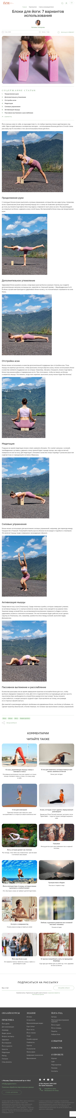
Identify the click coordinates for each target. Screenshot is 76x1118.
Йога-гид (56, 1013)
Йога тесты (30, 1030)
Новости (56, 1047)
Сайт (53, 1062)
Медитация (9, 103)
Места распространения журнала (60, 1021)
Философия (31, 1052)
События (56, 1041)
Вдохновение (31, 1058)
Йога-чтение (31, 1033)
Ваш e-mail (5, 988)
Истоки (29, 1017)
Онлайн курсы (11, 1013)
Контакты (54, 1071)
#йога (16, 718)
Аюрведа (5, 1030)
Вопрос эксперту (8, 1036)
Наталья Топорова (38, 27)
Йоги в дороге (7, 1046)
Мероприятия (56, 1065)
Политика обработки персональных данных (18, 1087)
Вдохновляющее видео (35, 1023)
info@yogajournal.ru (9, 1084)
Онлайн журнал (32, 1039)
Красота (5, 1049)
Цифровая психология (35, 1055)
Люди (29, 1036)
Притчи (29, 1046)
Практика (8, 1020)
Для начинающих (8, 1027)
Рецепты (54, 1031)
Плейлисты (31, 1042)
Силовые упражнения (12, 107)
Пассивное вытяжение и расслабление (19, 113)
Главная (24, 7)
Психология (31, 1049)
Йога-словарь (56, 1028)
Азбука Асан (55, 1034)
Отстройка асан (10, 100)
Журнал (54, 1058)
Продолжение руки (12, 94)
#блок (4, 718)
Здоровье (5, 1040)
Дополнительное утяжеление (15, 97)
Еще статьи (31, 1026)
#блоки (10, 718)
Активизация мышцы (12, 110)
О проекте (57, 1054)
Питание (5, 1059)
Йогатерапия (6, 1043)
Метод (4, 1056)
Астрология (31, 1020)
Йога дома (5, 1024)
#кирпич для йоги (25, 718)
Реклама (54, 1068)
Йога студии (55, 1025)
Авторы (54, 1017)
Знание (31, 1013)
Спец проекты (7, 1062)
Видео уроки (6, 1033)
